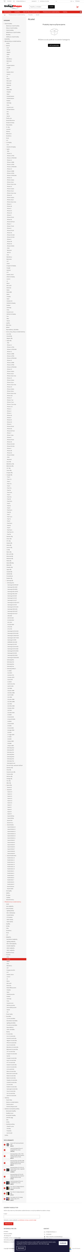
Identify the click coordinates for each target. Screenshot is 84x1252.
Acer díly (9, 334)
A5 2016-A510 (10, 620)
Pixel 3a (9, 490)
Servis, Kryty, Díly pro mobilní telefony (15, 332)
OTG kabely (9, 917)
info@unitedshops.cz (51, 1232)
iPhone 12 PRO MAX (11, 167)
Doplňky (8, 924)
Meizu (8, 79)
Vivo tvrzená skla (11, 1093)
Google (8, 68)
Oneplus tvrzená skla (12, 1080)
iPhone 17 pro (10, 402)
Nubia (8, 294)
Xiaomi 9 (9, 814)
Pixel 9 (8, 528)
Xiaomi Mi (9, 790)
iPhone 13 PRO (10, 173)
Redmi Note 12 (11, 862)
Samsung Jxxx (10, 752)
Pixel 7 (8, 514)
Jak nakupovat (7, 1236)
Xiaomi (8, 116)
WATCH (9, 252)
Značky (6, 1135)
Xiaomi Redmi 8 (11, 851)
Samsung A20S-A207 (12, 611)
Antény (8, 43)
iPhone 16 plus (10, 197)
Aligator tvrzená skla (12, 1040)
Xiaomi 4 (9, 805)
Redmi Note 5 (10, 875)
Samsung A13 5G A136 (12, 607)
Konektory (8, 136)
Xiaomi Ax (9, 787)
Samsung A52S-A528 (12, 655)
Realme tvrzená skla (12, 1087)
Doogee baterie (10, 65)
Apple (8, 54)
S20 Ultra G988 (11, 693)
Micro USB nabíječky (11, 944)
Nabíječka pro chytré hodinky (13, 32)
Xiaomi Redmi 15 (11, 836)
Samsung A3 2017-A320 (13, 638)
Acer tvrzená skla (11, 1036)
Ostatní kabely (10, 915)
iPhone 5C (9, 211)
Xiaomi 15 (9, 803)
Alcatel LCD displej (11, 147)
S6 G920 (9, 732)
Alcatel (8, 50)
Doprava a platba (44, 1)
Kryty (7, 138)
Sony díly (9, 770)
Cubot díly (9, 470)
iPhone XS (9, 244)
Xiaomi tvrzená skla (11, 1095)
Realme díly (9, 578)
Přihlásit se (8, 1223)
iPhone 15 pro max (11, 193)
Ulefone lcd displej (11, 314)
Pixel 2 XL (9, 484)
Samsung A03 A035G (12, 589)
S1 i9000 (9, 671)
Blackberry (9, 59)
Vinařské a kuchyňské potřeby (12, 1109)
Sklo (7, 1120)
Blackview (9, 61)
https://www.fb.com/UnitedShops (54, 1237)
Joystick (8, 129)
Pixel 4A (9, 499)
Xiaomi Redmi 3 (11, 840)
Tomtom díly (10, 774)
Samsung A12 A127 (12, 600)
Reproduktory (10, 1027)
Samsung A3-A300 (11, 640)
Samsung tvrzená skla (12, 1089)
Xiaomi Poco (10, 823)
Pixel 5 (8, 503)
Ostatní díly (9, 572)
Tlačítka (8, 897)
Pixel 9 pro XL (10, 532)
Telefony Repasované (11, 1106)
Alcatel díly (9, 336)
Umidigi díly (9, 779)
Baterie (8, 45)
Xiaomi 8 (9, 812)
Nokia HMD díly (10, 563)
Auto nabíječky (9, 906)
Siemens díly (10, 768)
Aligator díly (9, 338)
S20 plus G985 (10, 690)
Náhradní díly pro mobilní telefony (13, 41)
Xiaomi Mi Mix (10, 818)
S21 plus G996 (10, 699)
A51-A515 (9, 622)
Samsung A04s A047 (12, 594)
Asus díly (9, 462)
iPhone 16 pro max (11, 202)
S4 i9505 (9, 721)
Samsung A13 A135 (12, 605)
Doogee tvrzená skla (12, 1054)
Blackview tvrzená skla (12, 1049)
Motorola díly (10, 556)
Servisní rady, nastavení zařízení (14, 765)
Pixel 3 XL (9, 488)
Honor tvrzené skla (11, 1060)
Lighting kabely (10, 911)
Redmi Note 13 (11, 864)
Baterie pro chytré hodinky (12, 26)
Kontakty (34, 1)
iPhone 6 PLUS (10, 217)
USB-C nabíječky (11, 950)
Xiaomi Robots (10, 886)
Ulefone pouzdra (11, 1005)
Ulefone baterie (10, 109)
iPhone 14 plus (10, 180)
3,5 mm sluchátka (11, 1018)
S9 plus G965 (10, 746)
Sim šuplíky (9, 891)
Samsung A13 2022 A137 (13, 602)
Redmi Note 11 (11, 860)
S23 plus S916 (10, 708)
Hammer (9, 270)
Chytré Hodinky (8, 23)
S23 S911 (9, 710)
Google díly (9, 475)
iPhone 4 (9, 204)
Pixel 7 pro (9, 517)
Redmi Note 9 (10, 884)
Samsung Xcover (11, 763)
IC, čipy (8, 127)
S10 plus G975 (10, 677)
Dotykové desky (10, 123)
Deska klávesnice (10, 120)
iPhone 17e (9, 407)
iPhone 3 (9, 411)
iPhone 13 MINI (10, 171)
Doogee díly (10, 473)
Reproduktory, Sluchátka (12, 329)
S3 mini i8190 (10, 717)
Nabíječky (8, 937)
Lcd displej (8, 142)
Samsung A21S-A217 (12, 613)
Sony (8, 105)
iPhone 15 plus (10, 189)
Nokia (8, 87)
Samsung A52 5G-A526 (12, 651)
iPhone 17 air (10, 400)
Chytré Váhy (9, 1100)
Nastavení (21, 1248)
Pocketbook (10, 576)
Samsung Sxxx (10, 759)
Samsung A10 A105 (12, 596)
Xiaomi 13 (9, 798)
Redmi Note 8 (10, 882)
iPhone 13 (9, 169)
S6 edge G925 (10, 730)
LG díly (8, 550)
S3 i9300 (9, 715)
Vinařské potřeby (10, 1124)
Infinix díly (9, 545)
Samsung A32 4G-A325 (12, 646)
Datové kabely (9, 908)
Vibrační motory (10, 900)
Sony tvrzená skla (11, 1091)
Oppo (8, 94)
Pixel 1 (8, 477)
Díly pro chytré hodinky (11, 28)
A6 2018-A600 (10, 624)
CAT (8, 63)
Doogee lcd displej (11, 266)
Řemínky (8, 34)
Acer (8, 48)
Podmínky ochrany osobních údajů (12, 1238)
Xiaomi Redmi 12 (11, 829)
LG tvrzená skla (10, 1069)
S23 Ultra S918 (10, 712)
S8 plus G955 (10, 741)
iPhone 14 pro (10, 182)
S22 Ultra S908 (10, 706)
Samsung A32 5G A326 (12, 649)
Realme (8, 101)
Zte (7, 1012)
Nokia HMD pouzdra (11, 988)
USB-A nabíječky (11, 948)
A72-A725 (9, 629)
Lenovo (8, 74)
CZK (71, 1)
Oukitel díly (9, 574)
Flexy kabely (9, 125)
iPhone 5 (9, 208)
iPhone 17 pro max (11, 404)
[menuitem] (7, 12)
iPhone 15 (9, 186)
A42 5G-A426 (10, 618)
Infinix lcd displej (11, 277)
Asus (8, 56)
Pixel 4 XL (9, 497)
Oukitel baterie (10, 98)
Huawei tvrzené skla (11, 1065)
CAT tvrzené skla (11, 1051)
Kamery (8, 131)
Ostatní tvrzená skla (11, 1082)
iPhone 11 (9, 153)
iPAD (8, 151)
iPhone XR (9, 241)
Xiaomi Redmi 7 (11, 849)
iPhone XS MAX (10, 246)
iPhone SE (9, 233)
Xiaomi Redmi (10, 825)
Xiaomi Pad (9, 820)
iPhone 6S (9, 219)
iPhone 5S (9, 213)
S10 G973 (9, 673)
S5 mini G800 (10, 728)
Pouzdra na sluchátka (12, 1025)
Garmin (8, 1056)
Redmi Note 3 (10, 871)
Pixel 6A (9, 512)
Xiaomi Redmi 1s (11, 838)
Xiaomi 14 (9, 801)
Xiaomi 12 (9, 796)
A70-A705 (9, 627)
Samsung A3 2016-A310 (13, 635)
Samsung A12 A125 (12, 598)
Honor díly (9, 539)
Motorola (9, 83)
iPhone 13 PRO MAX (11, 175)
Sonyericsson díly (11, 772)
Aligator (8, 52)
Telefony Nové (9, 1104)
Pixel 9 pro (9, 530)
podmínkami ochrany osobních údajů (27, 1220)
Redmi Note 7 (10, 880)
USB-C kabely (10, 919)
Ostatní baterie (10, 96)
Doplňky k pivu (9, 1113)
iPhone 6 (9, 215)
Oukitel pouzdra (11, 994)
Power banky (9, 1014)
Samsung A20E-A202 (12, 609)
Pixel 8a (9, 525)
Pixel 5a (9, 506)
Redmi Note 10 (11, 858)
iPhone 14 (9, 178)
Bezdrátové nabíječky (12, 939)
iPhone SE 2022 (10, 237)
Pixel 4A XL (9, 501)
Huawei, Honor (10, 72)
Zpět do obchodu (54, 45)
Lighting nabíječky (11, 941)
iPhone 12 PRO (10, 164)
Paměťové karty (10, 952)
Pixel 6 (8, 508)
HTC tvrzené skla (11, 1062)
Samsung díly (10, 580)
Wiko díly (9, 783)
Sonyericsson (10, 107)
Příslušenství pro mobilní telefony (13, 902)
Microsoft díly (10, 554)
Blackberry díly (10, 464)
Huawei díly (9, 543)
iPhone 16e (9, 395)
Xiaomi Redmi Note (11, 855)
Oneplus (9, 92)
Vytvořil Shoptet (76, 1248)
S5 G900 (9, 726)
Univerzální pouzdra (11, 1007)
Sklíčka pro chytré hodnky (12, 37)
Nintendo (9, 85)
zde (48, 1244)
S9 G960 (9, 743)
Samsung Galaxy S (11, 668)
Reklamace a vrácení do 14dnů (11, 1242)
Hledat (51, 6)
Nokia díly (9, 561)
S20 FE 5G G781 (11, 684)
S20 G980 (9, 688)
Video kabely (10, 922)
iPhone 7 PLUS (10, 226)
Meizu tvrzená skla (11, 1071)
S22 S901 (9, 704)
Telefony (7, 1098)
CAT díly (9, 468)
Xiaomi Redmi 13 (11, 831)
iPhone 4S (9, 206)
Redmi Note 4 (10, 873)
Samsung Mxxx (10, 754)
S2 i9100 (9, 682)
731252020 (48, 1234)
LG (7, 76)
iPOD (8, 248)
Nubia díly (9, 565)
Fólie (7, 928)
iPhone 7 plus (10, 435)
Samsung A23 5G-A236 (12, 633)
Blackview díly (10, 466)
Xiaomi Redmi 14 (11, 834)
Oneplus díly (10, 567)
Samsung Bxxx (10, 660)
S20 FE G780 (10, 686)
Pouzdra (8, 955)
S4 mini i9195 (10, 723)
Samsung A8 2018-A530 (13, 657)
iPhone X (9, 239)
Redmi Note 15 (11, 869)
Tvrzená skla (9, 1034)
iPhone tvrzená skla (11, 1043)
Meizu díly (9, 552)
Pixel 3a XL (9, 492)
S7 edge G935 (10, 734)
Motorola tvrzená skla (12, 1073)
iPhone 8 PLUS (10, 230)
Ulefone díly (9, 776)
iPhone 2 (9, 409)
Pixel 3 (8, 486)
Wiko (8, 114)
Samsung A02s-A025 (12, 587)
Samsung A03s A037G (12, 591)
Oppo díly (9, 569)
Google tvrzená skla (11, 1058)
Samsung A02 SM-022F (12, 585)
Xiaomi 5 (9, 807)
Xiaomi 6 (9, 809)
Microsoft (9, 81)
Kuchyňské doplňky (11, 1115)
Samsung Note (10, 757)
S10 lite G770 (10, 675)
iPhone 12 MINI (10, 162)
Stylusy (8, 1032)
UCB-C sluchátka (11, 1029)
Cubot (8, 263)
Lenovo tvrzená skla (11, 1067)
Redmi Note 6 (10, 878)
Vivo (8, 112)
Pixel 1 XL (9, 479)
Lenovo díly (9, 547)
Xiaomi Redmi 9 (11, 853)
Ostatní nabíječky (11, 946)
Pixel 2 (8, 481)
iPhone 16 (9, 195)
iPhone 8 (9, 228)
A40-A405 (9, 616)
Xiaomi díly (9, 785)
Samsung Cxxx (10, 662)
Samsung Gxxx (10, 748)
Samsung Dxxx (10, 664)
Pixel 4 (8, 495)
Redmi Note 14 (11, 866)
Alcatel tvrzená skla (11, 1038)
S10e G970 (10, 679)
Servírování (9, 1133)
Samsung (9, 103)
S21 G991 (9, 697)
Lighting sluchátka (11, 1023)
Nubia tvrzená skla (11, 1078)
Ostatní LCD (9, 301)
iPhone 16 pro (10, 200)
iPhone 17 (9, 398)
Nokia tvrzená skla (11, 1076)
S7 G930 (9, 737)
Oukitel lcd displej (11, 303)
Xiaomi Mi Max (10, 816)
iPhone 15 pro (10, 191)
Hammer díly (10, 536)
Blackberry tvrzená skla (12, 1047)
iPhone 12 (9, 160)
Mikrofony (8, 325)
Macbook (9, 250)
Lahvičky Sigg (9, 1117)
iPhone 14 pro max (11, 184)
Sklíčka (8, 893)
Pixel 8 (8, 521)
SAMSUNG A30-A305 (12, 642)
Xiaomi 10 (9, 792)
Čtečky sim (9, 118)
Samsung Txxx (10, 761)
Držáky (8, 926)
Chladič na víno (10, 1126)
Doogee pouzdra (11, 970)
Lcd (7, 140)
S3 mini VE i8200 (11, 719)
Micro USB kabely (11, 913)
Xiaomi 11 (9, 794)
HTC (8, 70)
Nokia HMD (9, 90)
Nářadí (7, 327)
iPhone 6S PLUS (11, 222)
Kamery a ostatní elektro (12, 1102)
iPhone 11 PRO (10, 156)
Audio (7, 904)
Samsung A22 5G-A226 (12, 631)
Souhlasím (63, 1243)
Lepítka (8, 323)
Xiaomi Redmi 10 (11, 827)
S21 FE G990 (10, 695)
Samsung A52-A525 (12, 653)
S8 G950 (9, 739)
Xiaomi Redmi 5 (11, 845)
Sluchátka (8, 1016)
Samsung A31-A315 (12, 644)
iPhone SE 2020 (10, 235)
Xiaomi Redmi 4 (11, 842)
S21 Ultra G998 (11, 701)
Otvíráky (9, 1128)
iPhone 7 (9, 224)
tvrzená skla (10, 1084)
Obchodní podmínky (9, 1240)
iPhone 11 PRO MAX (11, 158)
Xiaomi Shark (10, 889)
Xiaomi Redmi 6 (11, 847)
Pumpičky (9, 1131)
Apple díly (9, 340)
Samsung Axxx (10, 583)
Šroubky (8, 895)
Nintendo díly (10, 558)
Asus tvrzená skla (11, 1045)
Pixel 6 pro (9, 510)
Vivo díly (9, 781)
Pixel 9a (9, 534)
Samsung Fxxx (10, 666)
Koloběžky (7, 39)
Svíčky (7, 1122)
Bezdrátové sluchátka (12, 1021)
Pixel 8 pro (9, 523)
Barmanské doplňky (11, 1111)
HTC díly (9, 541)
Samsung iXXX (10, 750)
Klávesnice (9, 134)
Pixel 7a (9, 519)
